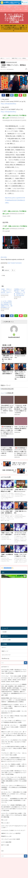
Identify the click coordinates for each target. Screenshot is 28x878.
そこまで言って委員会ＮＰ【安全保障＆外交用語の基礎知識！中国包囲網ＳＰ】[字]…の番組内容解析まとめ (6, 304)
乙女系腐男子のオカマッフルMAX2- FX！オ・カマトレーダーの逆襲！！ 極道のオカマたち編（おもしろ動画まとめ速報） (13, 706)
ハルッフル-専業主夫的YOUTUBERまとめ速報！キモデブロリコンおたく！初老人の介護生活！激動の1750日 (13, 748)
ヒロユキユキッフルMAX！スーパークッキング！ (13, 830)
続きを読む (4, 257)
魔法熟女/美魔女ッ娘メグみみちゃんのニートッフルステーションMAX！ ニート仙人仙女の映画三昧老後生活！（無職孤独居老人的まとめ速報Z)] (13, 700)
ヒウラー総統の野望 (6, 842)
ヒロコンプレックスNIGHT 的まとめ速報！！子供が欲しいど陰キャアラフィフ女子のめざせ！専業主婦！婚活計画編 (13, 815)
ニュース (3, 62)
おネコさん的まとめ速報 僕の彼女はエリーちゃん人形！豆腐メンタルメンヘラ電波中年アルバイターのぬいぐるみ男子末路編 (13, 671)
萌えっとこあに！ (5, 822)
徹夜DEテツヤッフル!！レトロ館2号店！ (11, 833)
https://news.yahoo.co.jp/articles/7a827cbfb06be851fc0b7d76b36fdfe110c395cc (15, 200)
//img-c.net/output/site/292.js (8, 111)
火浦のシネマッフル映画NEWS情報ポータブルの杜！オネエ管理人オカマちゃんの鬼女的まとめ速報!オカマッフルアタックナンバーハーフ (13, 759)
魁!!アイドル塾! (5, 845)
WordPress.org (5, 658)
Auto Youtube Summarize (15, 263)
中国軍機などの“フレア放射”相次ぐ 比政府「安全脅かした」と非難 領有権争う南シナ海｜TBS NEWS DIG (19, 292)
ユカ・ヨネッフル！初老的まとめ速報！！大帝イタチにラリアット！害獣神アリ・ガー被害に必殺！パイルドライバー (13, 766)
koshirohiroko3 (14, 337)
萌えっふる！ (4, 819)
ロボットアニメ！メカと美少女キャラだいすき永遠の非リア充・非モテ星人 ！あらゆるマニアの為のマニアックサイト (13, 741)
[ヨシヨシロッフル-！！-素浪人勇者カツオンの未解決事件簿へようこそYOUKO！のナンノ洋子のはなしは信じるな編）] (13, 794)
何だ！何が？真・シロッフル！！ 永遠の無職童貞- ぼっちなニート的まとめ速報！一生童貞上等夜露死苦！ (13, 727)
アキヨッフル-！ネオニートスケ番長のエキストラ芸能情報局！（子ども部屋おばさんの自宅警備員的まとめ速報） (13, 787)
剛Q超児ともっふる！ (6, 836)
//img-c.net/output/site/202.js (8, 103)
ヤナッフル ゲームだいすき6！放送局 (10, 839)
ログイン (4, 647)
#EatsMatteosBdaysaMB (12, 62)
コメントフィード (6, 654)
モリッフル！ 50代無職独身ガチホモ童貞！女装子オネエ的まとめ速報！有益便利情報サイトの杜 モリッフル (14, 800)
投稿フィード (5, 651)
